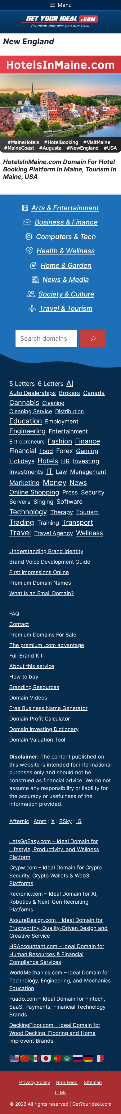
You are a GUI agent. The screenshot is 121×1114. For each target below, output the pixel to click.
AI (69, 383)
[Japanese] (46, 1058)
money (54, 482)
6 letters (50, 383)
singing (43, 501)
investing (86, 461)
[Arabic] (67, 1058)
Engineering (27, 431)
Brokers (69, 393)
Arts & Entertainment (65, 208)
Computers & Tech (66, 237)
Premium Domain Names (40, 583)
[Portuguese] (57, 1058)
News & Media (66, 279)
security (93, 492)
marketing (24, 482)
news (78, 482)
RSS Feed (67, 1082)
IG (79, 821)
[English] (14, 1058)
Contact (19, 624)
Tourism (87, 512)
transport (77, 522)
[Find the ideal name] (93, 338)
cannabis (24, 402)
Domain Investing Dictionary (43, 729)
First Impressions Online (39, 572)
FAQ (14, 614)
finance (87, 441)
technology (28, 511)
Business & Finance (66, 222)
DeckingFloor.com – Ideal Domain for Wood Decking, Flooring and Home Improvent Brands (54, 1033)
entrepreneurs (27, 441)
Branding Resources (34, 687)
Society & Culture (66, 294)
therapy (61, 512)
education (25, 421)
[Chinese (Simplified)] (25, 1058)
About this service (31, 666)
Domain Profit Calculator (39, 719)
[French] (99, 1058)
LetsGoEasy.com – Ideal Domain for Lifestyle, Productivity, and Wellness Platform (54, 849)
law (61, 471)
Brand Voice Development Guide (49, 562)
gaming (87, 451)
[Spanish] (35, 1058)
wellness (89, 533)
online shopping (34, 492)
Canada (94, 393)
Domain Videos (28, 698)
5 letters (22, 383)
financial (22, 451)
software (69, 501)
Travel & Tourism (65, 308)
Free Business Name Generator (48, 708)
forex (64, 451)
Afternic (19, 821)
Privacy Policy (34, 1082)
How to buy (23, 677)
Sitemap (93, 1082)
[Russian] (78, 1058)
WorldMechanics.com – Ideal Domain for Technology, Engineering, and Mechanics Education (60, 980)
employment (61, 421)
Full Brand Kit (26, 656)
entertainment (68, 431)
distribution (69, 411)
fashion (60, 441)
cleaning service (30, 411)
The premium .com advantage (46, 645)
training (48, 522)
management (88, 471)
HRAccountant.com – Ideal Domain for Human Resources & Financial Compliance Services (56, 954)
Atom (40, 821)
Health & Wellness (66, 251)
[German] (88, 1058)
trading (21, 522)
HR (65, 461)
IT (49, 471)
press (70, 492)
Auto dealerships (32, 393)
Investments (26, 471)
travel (20, 532)
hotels (48, 461)
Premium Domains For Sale (42, 635)
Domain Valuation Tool (37, 740)
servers (19, 501)
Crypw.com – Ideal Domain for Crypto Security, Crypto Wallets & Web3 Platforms (55, 875)
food (46, 451)
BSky (65, 821)
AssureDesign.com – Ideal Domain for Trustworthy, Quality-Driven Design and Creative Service (58, 928)
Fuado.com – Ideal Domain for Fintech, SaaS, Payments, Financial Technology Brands (57, 1007)
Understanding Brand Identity (46, 551)
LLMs (60, 1092)
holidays (21, 461)
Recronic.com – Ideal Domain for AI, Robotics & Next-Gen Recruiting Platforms (53, 902)
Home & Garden (66, 265)
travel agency (53, 533)
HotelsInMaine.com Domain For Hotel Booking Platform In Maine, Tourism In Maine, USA (59, 169)
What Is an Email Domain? (41, 593)
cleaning (53, 403)
